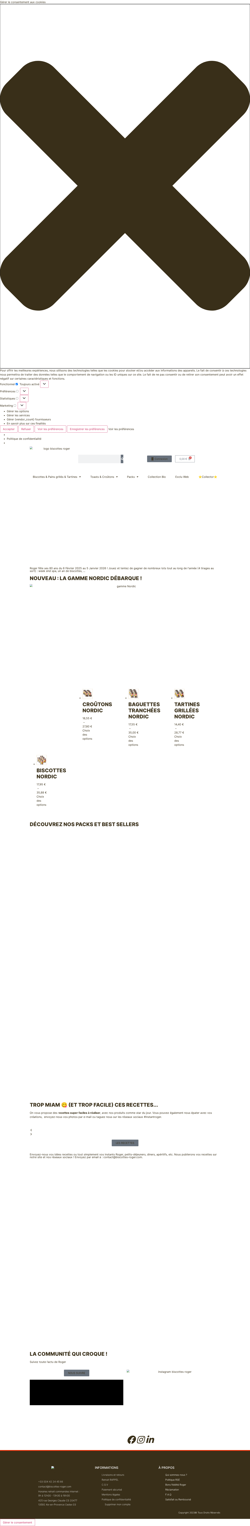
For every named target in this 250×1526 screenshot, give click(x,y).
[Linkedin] (149, 1439)
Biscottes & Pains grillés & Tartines (55, 476)
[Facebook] (131, 1439)
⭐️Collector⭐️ (207, 476)
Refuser (26, 429)
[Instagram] (140, 1439)
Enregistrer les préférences (87, 429)
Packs (131, 476)
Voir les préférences (50, 429)
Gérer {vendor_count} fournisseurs (29, 419)
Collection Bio (157, 476)
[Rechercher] (122, 459)
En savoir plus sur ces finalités (26, 423)
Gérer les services (18, 415)
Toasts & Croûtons (102, 476)
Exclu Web (182, 476)
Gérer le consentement (17, 1522)
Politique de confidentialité (24, 438)
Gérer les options (18, 411)
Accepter (9, 429)
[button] (125, 186)
